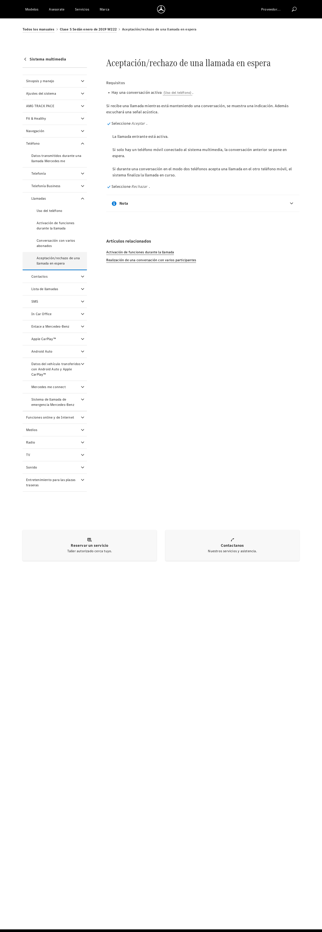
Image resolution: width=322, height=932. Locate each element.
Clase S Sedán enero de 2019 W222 (88, 29)
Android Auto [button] (41, 351)
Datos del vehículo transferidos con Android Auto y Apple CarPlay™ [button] (55, 369)
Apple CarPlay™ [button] (43, 339)
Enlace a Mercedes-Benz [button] (50, 326)
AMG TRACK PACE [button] (40, 106)
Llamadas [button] (38, 198)
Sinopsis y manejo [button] (40, 81)
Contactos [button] (39, 276)
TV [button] (28, 455)
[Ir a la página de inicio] (161, 9)
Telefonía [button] (38, 173)
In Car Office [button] (41, 314)
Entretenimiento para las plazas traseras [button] (50, 482)
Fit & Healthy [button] (36, 118)
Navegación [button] (35, 131)
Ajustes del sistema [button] (41, 93)
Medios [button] (31, 430)
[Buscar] (294, 9)
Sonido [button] (31, 467)
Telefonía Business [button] (45, 186)
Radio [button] (30, 442)
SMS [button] (34, 301)
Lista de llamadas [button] (44, 289)
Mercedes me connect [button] (48, 387)
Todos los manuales (39, 29)
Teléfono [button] (33, 143)
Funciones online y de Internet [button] (50, 417)
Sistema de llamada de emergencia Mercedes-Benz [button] (52, 402)
